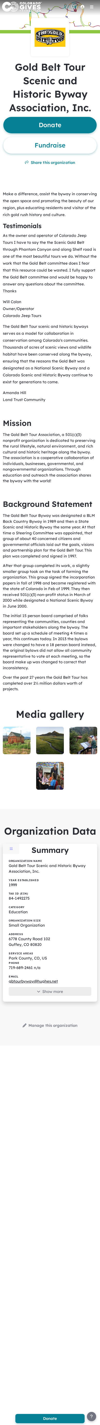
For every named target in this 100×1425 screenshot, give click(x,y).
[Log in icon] (82, 6)
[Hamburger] (91, 6)
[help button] (91, 1416)
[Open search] (73, 6)
